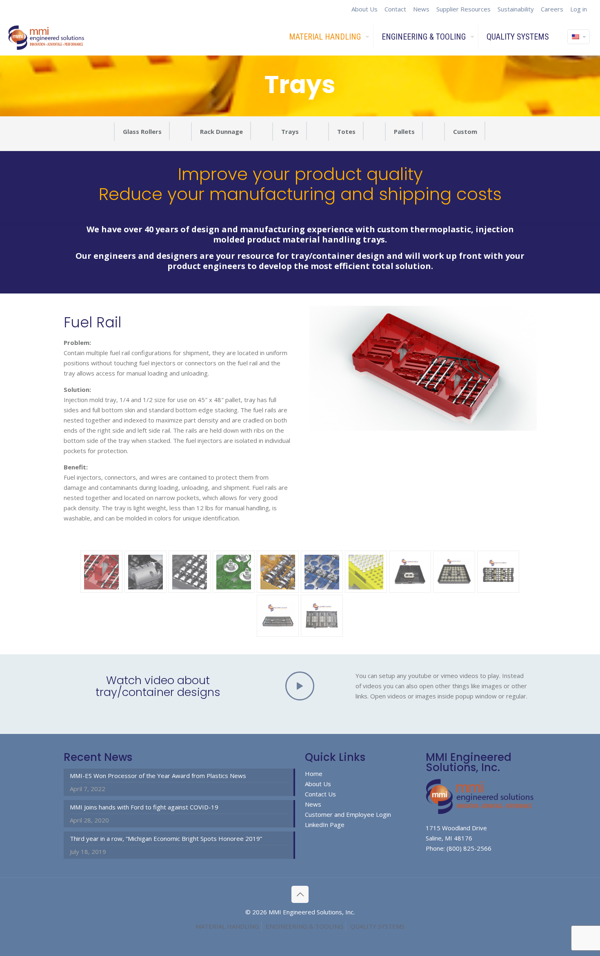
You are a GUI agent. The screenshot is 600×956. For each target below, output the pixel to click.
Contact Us (320, 794)
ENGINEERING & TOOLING (304, 926)
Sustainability (516, 9)
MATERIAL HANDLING (227, 926)
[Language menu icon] (578, 36)
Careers (552, 9)
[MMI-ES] (47, 36)
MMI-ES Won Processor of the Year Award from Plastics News (158, 775)
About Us (364, 9)
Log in (578, 9)
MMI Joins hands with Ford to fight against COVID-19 (144, 807)
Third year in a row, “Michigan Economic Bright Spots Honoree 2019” (166, 838)
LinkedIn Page (324, 824)
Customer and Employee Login (348, 814)
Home (313, 773)
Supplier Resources (463, 9)
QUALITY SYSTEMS (377, 926)
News (421, 9)
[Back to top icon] (300, 894)
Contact (395, 9)
